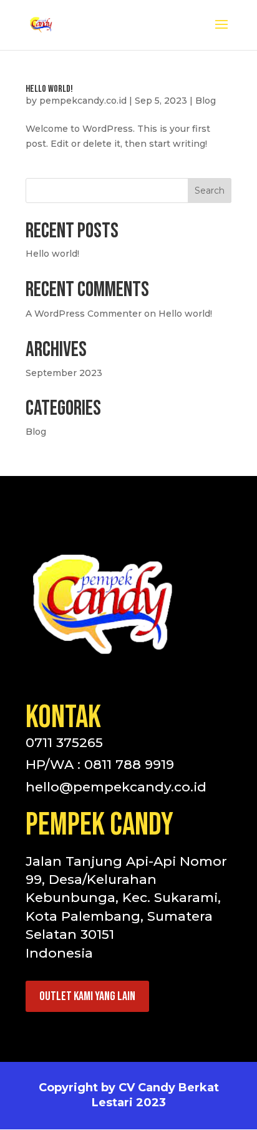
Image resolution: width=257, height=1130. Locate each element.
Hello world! (49, 89)
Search (210, 190)
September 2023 (64, 373)
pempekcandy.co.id (83, 100)
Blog (205, 100)
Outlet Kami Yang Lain (87, 996)
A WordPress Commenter (84, 313)
